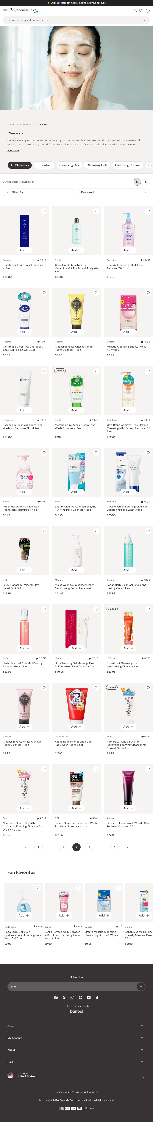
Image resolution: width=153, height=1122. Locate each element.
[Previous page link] (26, 847)
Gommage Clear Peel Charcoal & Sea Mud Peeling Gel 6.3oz (23, 348)
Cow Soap (112, 420)
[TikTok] (97, 997)
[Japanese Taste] (24, 10)
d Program (8, 420)
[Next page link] (127, 847)
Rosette (7, 341)
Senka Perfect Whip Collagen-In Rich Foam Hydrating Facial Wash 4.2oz (63, 935)
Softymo (111, 260)
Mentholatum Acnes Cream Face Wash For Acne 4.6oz (75, 426)
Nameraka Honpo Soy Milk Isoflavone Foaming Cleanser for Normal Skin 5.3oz (126, 745)
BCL (5, 579)
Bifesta (110, 341)
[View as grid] (137, 182)
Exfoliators (44, 165)
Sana (109, 736)
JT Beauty (112, 658)
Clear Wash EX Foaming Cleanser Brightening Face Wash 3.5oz (127, 508)
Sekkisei (7, 260)
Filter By (17, 192)
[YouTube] (89, 997)
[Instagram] (72, 997)
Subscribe (141, 986)
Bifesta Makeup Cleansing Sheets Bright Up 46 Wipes (101, 933)
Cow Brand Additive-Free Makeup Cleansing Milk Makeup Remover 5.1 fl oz (128, 428)
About (11, 1050)
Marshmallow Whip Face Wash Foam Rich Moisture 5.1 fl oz (21, 508)
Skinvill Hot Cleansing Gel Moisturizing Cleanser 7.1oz (123, 665)
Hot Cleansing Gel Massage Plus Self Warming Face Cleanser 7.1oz (75, 665)
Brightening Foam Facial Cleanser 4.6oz (23, 266)
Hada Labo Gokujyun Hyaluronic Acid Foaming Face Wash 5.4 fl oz (22, 935)
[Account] (135, 10)
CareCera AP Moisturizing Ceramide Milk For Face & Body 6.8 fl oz (76, 268)
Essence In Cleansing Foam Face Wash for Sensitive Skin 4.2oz (23, 426)
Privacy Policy (78, 1091)
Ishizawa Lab (61, 736)
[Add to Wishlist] (44, 211)
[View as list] (146, 182)
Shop (10, 1026)
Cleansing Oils (69, 165)
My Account (14, 1038)
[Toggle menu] (5, 10)
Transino (111, 501)
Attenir (110, 818)
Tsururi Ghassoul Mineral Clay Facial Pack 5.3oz (21, 586)
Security (93, 1091)
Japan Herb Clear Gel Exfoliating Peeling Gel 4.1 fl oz (126, 586)
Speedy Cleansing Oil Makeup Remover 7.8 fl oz (125, 266)
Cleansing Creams (127, 165)
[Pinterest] (80, 997)
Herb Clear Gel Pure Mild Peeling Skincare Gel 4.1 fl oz (22, 665)
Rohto (58, 260)
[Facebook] (56, 997)
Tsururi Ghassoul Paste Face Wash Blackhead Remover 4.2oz (76, 825)
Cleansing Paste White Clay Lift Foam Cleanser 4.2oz (22, 743)
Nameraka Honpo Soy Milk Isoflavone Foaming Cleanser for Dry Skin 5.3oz (22, 826)
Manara (59, 579)
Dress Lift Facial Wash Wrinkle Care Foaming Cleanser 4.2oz (128, 825)
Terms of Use (62, 1091)
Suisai (58, 501)
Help (10, 1062)
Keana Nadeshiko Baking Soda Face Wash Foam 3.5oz (73, 743)
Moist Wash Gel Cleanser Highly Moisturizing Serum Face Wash (74, 586)
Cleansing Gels (97, 165)
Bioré (6, 501)
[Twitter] (64, 997)
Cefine (110, 579)
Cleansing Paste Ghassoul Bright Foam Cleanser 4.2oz (74, 348)
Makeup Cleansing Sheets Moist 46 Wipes (126, 348)
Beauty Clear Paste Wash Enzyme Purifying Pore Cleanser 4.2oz (75, 508)
